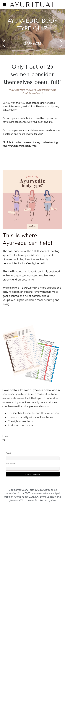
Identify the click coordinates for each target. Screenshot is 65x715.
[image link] (32, 4)
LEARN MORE (32, 43)
